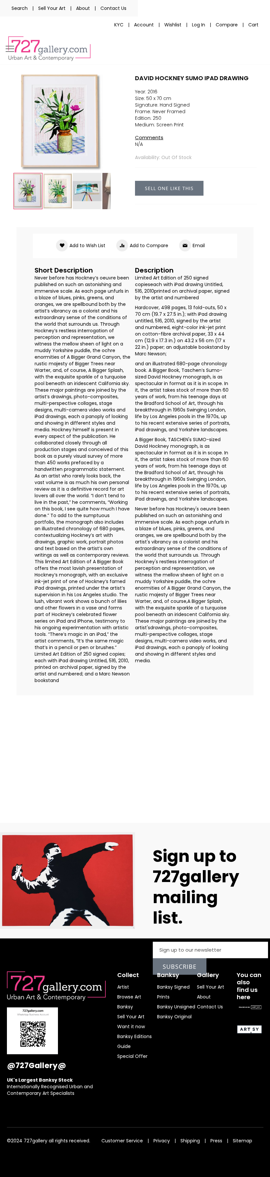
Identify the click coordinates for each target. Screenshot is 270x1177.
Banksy (125, 1006)
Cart (253, 24)
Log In (198, 24)
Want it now (131, 1026)
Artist (123, 987)
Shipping (190, 1140)
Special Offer (132, 1056)
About (83, 8)
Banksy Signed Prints (173, 992)
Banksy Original (174, 1016)
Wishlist (172, 24)
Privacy (161, 1140)
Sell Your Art (52, 8)
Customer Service (122, 1140)
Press (216, 1140)
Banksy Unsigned (176, 1006)
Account (144, 24)
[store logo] (49, 48)
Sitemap (242, 1140)
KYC (118, 24)
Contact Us (113, 8)
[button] (58, 191)
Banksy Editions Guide (134, 1041)
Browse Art (129, 997)
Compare (227, 24)
